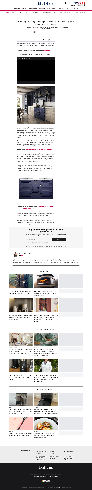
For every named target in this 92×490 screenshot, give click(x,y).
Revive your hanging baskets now (32, 12)
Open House (69, 8)
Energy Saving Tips (40, 459)
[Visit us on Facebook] (75, 3)
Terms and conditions (35, 474)
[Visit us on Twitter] (77, 3)
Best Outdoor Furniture (55, 456)
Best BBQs (52, 453)
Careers (60, 474)
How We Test (64, 471)
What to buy (60, 8)
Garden (24, 8)
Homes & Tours (33, 8)
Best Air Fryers (53, 458)
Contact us (47, 471)
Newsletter (52, 39)
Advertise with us (55, 471)
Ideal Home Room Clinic (68, 456)
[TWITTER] (20, 255)
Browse (76, 8)
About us (27, 471)
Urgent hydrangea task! (16, 12)
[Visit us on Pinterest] (80, 3)
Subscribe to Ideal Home (68, 451)
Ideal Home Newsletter (68, 453)
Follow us (45, 39)
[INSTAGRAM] (22, 255)
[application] (36, 70)
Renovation (42, 8)
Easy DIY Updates (40, 453)
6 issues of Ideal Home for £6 (81, 12)
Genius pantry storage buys (65, 12)
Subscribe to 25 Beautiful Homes (68, 459)
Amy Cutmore (22, 253)
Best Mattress (53, 451)
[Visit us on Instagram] (79, 3)
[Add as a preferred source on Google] (46, 481)
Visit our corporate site (61, 486)
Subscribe (79, 5)
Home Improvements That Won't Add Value (41, 457)
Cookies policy (53, 474)
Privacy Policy (54, 246)
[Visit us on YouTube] (84, 3)
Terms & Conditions (46, 246)
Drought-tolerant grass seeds (49, 12)
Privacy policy (45, 474)
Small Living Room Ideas (41, 451)
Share (20, 39)
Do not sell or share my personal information (46, 476)
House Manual (51, 8)
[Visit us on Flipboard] (82, 3)
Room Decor (17, 8)
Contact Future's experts (36, 471)
